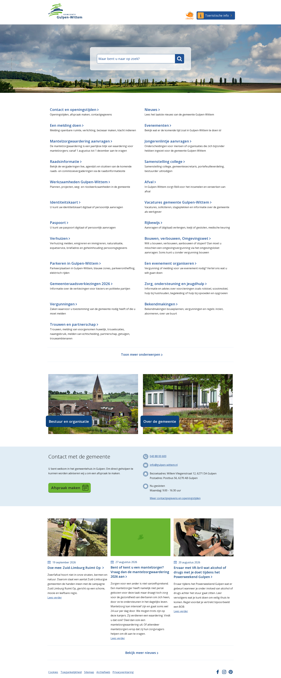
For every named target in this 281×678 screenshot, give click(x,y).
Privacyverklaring (123, 672)
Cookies (53, 672)
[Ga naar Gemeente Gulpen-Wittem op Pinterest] (231, 673)
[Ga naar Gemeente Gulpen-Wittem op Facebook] (218, 673)
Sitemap (89, 672)
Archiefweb (103, 672)
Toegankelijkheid (71, 672)
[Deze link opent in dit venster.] (189, 15)
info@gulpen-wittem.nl (164, 465)
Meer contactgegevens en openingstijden (175, 498)
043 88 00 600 (158, 456)
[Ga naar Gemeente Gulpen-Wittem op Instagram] (224, 673)
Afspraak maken (65, 487)
